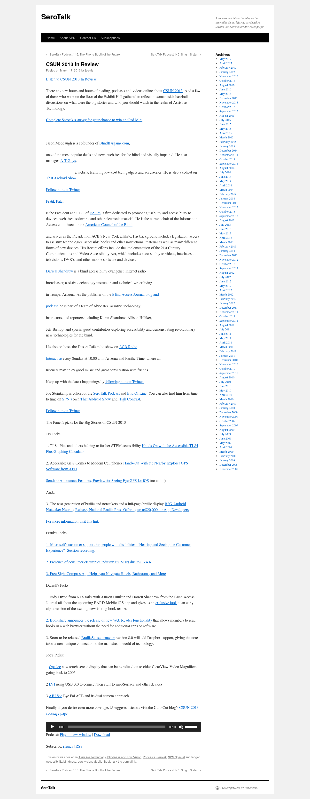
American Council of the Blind (108, 224)
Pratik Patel (54, 201)
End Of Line (137, 393)
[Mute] (181, 726)
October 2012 (227, 264)
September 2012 (228, 268)
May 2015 (225, 128)
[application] (123, 727)
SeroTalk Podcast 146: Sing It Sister (176, 54)
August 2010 (226, 377)
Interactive (54, 358)
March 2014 (226, 190)
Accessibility (54, 761)
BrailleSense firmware (98, 637)
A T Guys (68, 160)
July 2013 (225, 224)
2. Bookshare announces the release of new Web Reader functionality (99, 620)
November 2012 (228, 259)
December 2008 (228, 464)
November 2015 (228, 102)
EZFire (95, 212)
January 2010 (227, 408)
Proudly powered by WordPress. (239, 788)
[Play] (52, 726)
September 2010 (228, 373)
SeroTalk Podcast (106, 393)
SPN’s (67, 398)
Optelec (55, 666)
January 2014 (227, 198)
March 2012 (226, 294)
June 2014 (225, 176)
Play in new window (75, 734)
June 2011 (225, 334)
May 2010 (225, 390)
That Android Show (61, 177)
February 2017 (227, 67)
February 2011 (227, 351)
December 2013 (228, 203)
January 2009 (227, 460)
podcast (52, 305)
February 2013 (227, 246)
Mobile (97, 761)
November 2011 (228, 312)
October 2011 (227, 316)
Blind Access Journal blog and (135, 294)
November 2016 (228, 76)
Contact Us (88, 37)
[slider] (192, 726)
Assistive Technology (92, 757)
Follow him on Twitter (63, 189)
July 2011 (225, 329)
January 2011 (227, 355)
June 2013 (225, 229)
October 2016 (227, 80)
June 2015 (225, 124)
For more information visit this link (72, 521)
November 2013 (228, 207)
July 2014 (225, 172)
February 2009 (227, 456)
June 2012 (225, 281)
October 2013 (227, 211)
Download (102, 734)
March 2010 (226, 399)
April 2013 (225, 238)
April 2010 (225, 395)
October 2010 (227, 368)
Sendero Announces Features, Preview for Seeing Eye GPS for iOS (97, 480)
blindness (69, 761)
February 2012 (227, 299)
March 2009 (226, 451)
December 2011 (228, 307)
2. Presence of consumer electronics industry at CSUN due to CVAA (98, 561)
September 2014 (228, 163)
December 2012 (228, 255)
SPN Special (176, 757)
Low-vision (85, 761)
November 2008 (228, 469)
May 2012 (225, 286)
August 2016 (226, 85)
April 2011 (225, 342)
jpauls (89, 70)
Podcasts (149, 757)
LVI (52, 684)
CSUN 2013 (173, 90)
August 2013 (226, 220)
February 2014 (227, 194)
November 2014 (228, 155)
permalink (129, 761)
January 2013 (227, 251)
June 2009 (225, 438)
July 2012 (225, 277)
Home (50, 37)
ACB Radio (128, 346)
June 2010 (225, 386)
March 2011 (226, 347)
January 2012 (227, 303)
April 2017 (225, 63)
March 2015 (226, 137)
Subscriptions (110, 37)
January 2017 (227, 72)
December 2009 (228, 412)
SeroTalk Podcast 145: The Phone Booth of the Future (83, 54)
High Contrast (129, 398)
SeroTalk (56, 16)
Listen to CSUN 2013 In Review (71, 78)
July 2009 (225, 434)
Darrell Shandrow (59, 270)
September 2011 (228, 320)
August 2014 (226, 168)
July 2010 (225, 382)
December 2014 (228, 150)
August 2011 (226, 325)
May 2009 (225, 443)
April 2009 (225, 447)
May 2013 (225, 233)
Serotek (161, 757)
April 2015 (225, 133)
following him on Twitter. (124, 381)
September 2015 (228, 111)
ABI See (55, 695)
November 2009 (228, 416)
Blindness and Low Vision (124, 757)
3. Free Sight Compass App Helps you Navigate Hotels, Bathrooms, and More (106, 573)
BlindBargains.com (114, 142)
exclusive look (166, 602)
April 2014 (225, 185)
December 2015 (228, 98)
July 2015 (225, 120)
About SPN (67, 37)
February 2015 (227, 142)
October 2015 (227, 107)
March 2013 (226, 242)
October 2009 (227, 421)
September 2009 (228, 425)
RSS (79, 746)
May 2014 (225, 181)
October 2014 (227, 159)
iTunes (68, 746)
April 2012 (225, 290)
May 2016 (225, 94)
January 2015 (227, 146)
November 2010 (228, 364)
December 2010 (228, 360)
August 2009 (226, 429)
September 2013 (228, 216)
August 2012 (226, 272)
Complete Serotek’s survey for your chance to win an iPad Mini (94, 119)
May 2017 (225, 59)
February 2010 (227, 403)
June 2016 (225, 89)
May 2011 (225, 338)
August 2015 (226, 115)
